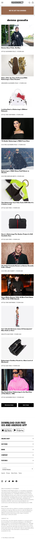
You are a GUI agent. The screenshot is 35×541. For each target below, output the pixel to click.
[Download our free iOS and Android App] (6, 430)
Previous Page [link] (9, 405)
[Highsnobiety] (17, 3)
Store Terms (14, 473)
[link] (17, 38)
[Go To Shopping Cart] (33, 3)
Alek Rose (9, 207)
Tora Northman (10, 114)
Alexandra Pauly (11, 51)
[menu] (2, 3)
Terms (20, 473)
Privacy (8, 473)
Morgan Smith (11, 176)
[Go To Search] (29, 3)
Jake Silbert (11, 271)
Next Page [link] (26, 405)
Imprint (3, 473)
